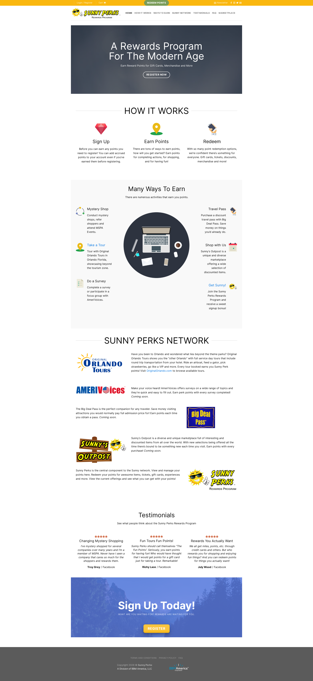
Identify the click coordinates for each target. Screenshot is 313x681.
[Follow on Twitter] (237, 3)
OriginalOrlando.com (159, 370)
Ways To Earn (161, 13)
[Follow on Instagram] (234, 3)
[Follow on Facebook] (231, 3)
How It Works (142, 13)
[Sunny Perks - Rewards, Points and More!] (96, 13)
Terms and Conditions (143, 658)
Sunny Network (181, 13)
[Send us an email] (240, 3)
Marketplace (227, 13)
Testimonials (201, 13)
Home (129, 13)
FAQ (214, 13)
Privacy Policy (167, 658)
